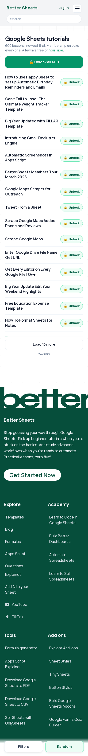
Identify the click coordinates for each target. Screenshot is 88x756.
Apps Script (15, 553)
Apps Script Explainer (15, 664)
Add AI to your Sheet (16, 589)
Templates (14, 517)
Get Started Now (32, 475)
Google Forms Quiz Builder (65, 722)
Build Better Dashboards (60, 538)
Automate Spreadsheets (61, 557)
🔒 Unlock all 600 (44, 61)
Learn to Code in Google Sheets (63, 519)
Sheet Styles (60, 661)
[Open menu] (77, 8)
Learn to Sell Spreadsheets (61, 576)
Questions (14, 566)
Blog (9, 529)
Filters (23, 746)
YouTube (56, 50)
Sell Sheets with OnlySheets (18, 720)
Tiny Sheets (59, 674)
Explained (13, 574)
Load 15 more (44, 344)
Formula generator (21, 648)
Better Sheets (22, 8)
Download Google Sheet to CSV (20, 701)
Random (64, 746)
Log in (64, 7)
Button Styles (61, 687)
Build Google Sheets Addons (62, 703)
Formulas (13, 541)
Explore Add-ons (63, 648)
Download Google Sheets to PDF (20, 682)
